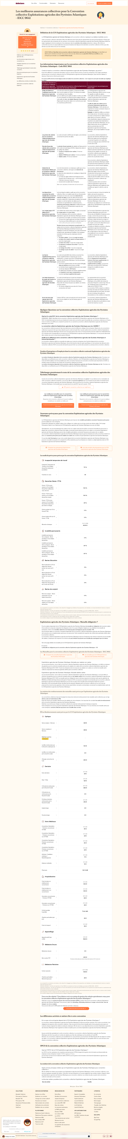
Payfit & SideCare (78, 1098)
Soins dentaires (45, 773)
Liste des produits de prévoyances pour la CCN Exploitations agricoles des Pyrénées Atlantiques (95, 448)
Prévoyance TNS (20, 1100)
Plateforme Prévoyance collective (44, 1115)
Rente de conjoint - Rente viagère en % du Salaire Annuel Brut (48, 602)
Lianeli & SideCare (79, 1107)
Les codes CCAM (59, 1113)
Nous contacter (98, 1098)
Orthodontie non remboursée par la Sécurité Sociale (46, 793)
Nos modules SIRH (40, 1119)
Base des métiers (59, 1105)
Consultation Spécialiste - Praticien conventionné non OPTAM (48, 849)
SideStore (18, 1107)
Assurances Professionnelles (23, 1103)
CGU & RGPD (97, 1109)
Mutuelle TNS (19, 1098)
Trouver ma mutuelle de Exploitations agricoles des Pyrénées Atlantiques (58, 405)
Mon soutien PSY (46, 958)
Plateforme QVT (39, 1122)
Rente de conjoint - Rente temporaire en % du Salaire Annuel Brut (48, 595)
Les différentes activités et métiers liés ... (27, 81)
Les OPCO (57, 1116)
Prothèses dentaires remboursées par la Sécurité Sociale (47, 800)
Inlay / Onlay (45, 780)
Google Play (97, 1119)
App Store (96, 1117)
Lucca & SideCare (78, 1100)
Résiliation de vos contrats (42, 1107)
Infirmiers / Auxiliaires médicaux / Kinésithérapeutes (47, 856)
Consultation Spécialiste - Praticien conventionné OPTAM (48, 841)
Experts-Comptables (79, 1094)
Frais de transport (46, 925)
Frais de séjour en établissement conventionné (46, 882)
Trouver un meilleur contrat (104, 3)
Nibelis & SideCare (79, 1103)
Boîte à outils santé (60, 1122)
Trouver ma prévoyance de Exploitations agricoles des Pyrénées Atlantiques (94, 405)
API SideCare (77, 1113)
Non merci (6, 1131)
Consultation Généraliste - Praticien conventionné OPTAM (48, 827)
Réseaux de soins (59, 1120)
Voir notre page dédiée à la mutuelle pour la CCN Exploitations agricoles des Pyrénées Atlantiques (66, 642)
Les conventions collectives (62, 1100)
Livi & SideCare (78, 1105)
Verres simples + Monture (48, 723)
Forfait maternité (46, 971)
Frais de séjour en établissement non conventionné (46, 890)
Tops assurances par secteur (62, 1118)
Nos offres (34, 3)
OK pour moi (27, 1131)
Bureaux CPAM (58, 1111)
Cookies (96, 1111)
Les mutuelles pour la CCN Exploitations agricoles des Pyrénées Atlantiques (95, 655)
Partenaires (53, 3)
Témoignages (97, 1103)
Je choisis (17, 1131)
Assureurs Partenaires (79, 1096)
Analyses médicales (47, 863)
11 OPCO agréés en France (67, 1054)
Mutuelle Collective (20, 1094)
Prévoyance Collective (21, 1096)
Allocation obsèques (47, 524)
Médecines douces (46, 951)
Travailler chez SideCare (100, 1105)
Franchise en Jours (46, 474)
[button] (8, 1136)
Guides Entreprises (59, 1098)
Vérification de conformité (42, 1105)
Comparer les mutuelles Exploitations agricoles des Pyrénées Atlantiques (59, 655)
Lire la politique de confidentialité (9, 1126)
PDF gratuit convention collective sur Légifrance (77, 387)
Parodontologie (46, 815)
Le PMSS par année (60, 1109)
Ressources (61, 3)
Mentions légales (98, 1107)
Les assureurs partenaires (61, 1107)
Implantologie (45, 808)
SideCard (18, 1105)
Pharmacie (44, 870)
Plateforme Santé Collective (42, 1113)
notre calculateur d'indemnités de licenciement (71, 184)
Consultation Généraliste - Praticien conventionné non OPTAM (48, 834)
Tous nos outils (39, 1124)
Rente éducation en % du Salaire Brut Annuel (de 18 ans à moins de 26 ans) (48, 582)
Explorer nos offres (40, 1094)
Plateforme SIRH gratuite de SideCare (75, 1008)
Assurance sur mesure (40, 1100)
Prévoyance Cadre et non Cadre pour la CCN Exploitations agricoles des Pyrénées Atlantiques (65, 425)
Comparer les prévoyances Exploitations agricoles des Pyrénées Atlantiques (58, 448)
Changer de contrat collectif (42, 1098)
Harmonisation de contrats (42, 1103)
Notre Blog (57, 1094)
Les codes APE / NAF (60, 1103)
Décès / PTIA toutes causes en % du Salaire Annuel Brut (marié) (47, 495)
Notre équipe (97, 1100)
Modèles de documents (61, 1096)
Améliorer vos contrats (41, 1096)
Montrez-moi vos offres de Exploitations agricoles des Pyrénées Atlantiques (27, 41)
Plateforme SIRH (39, 1117)
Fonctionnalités (43, 3)
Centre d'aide (97, 1096)
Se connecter (91, 3)
